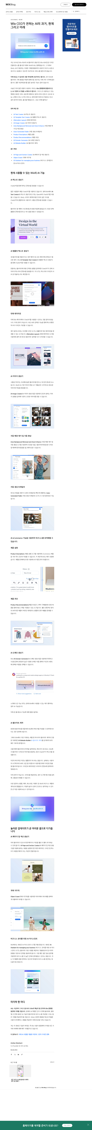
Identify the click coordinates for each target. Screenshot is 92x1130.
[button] (88, 1125)
